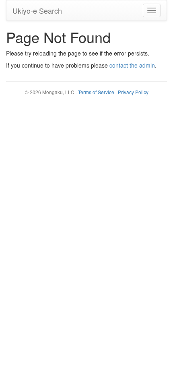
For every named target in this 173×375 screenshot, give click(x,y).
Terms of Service (96, 92)
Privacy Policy (133, 92)
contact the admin (132, 65)
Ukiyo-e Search (37, 10)
